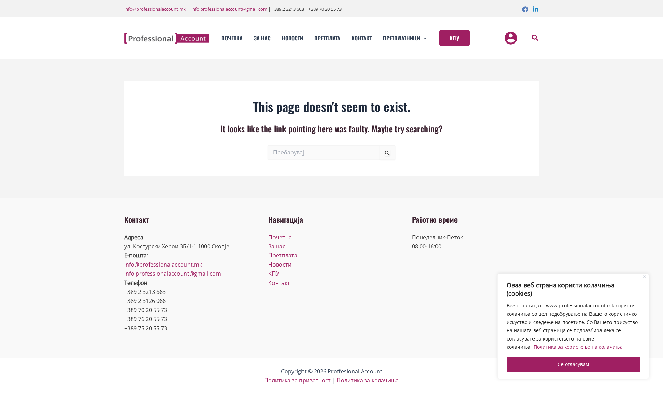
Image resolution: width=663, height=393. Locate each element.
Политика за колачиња (368, 380)
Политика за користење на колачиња (578, 347)
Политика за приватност (297, 380)
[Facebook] (525, 9)
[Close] (644, 276)
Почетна (280, 237)
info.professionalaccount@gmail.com (229, 9)
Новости (279, 264)
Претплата (282, 255)
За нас (276, 246)
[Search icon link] (535, 38)
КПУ (273, 273)
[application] (423, 38)
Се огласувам (573, 364)
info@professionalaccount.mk (155, 9)
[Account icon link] (511, 38)
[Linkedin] (535, 9)
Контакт (279, 283)
